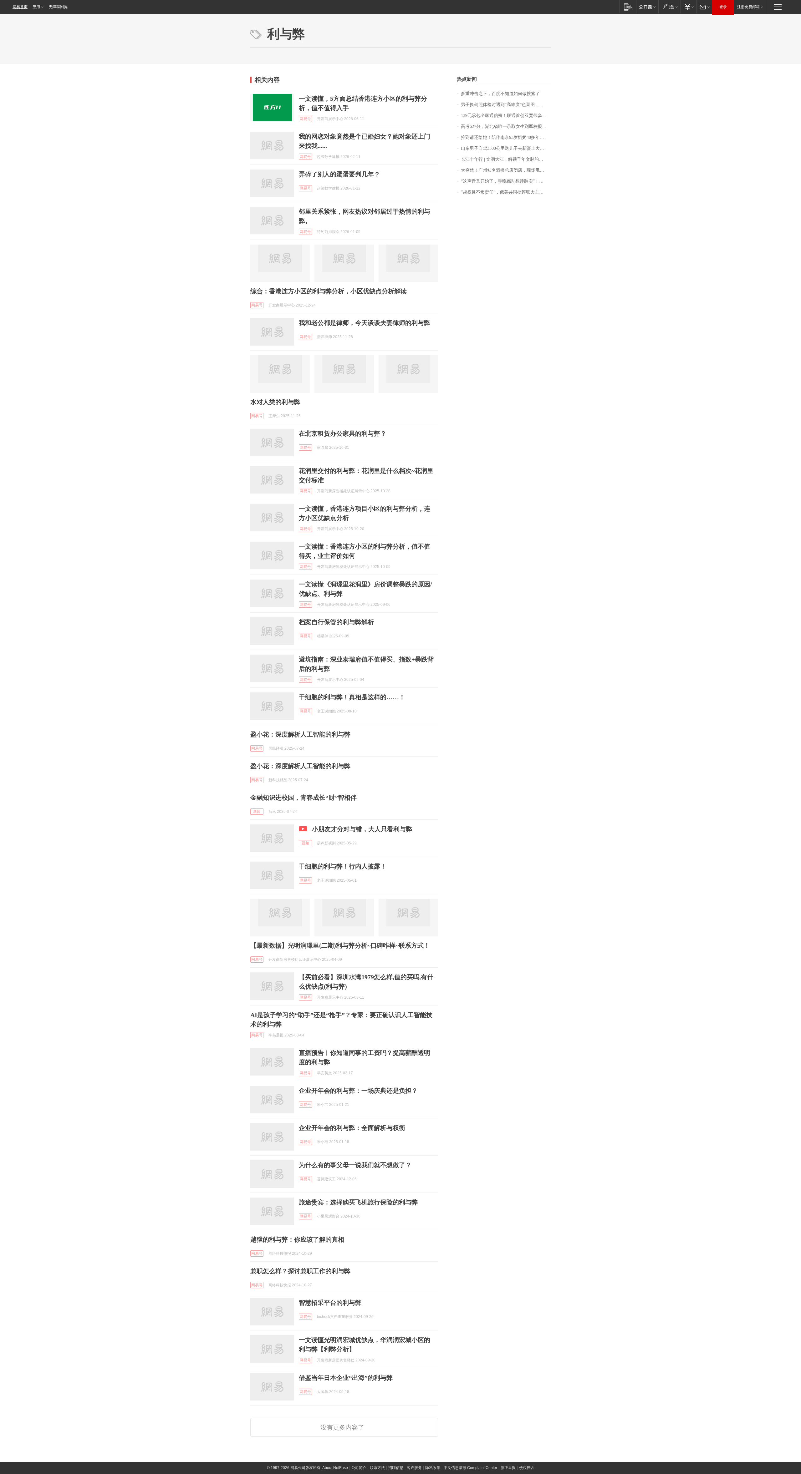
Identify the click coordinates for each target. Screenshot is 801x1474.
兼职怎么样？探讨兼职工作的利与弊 (300, 1271)
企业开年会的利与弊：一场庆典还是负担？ (358, 1090)
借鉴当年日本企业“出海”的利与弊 (346, 1377)
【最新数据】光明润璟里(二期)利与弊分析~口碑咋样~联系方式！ (340, 945)
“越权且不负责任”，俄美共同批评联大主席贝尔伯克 (506, 192)
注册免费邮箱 (748, 7)
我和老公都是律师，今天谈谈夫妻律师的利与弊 (364, 322)
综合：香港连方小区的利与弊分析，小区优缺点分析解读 (328, 291)
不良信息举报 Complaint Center (470, 1468)
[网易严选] (669, 6)
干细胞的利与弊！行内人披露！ (342, 866)
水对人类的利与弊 (275, 401)
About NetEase (335, 1468)
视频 (305, 843)
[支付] (688, 6)
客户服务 (414, 1468)
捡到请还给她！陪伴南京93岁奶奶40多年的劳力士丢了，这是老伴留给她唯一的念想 (506, 137)
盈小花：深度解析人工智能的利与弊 (300, 734)
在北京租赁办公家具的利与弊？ (342, 433)
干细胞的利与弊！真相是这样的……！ (352, 697)
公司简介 (358, 1468)
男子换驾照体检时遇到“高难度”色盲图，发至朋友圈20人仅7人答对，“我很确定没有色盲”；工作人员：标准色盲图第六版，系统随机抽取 (506, 104)
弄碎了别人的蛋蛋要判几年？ (339, 174)
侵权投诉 (526, 1468)
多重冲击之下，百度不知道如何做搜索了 (500, 93)
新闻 (257, 811)
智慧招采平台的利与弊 (330, 1302)
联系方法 (377, 1468)
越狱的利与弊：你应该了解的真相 (297, 1239)
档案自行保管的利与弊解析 (336, 622)
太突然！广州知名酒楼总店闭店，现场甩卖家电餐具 (506, 170)
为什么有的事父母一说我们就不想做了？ (355, 1165)
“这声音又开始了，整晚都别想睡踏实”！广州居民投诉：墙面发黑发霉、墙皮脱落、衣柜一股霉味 (506, 181)
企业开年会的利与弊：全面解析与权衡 (352, 1127)
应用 (36, 7)
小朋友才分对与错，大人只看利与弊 (362, 829)
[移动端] (628, 6)
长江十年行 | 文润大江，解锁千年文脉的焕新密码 (506, 159)
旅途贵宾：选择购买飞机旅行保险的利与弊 (358, 1202)
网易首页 (20, 7)
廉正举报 (508, 1468)
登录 (723, 7)
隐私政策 (432, 1468)
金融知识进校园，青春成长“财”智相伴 (303, 797)
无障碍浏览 (58, 7)
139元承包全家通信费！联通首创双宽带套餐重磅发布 (506, 115)
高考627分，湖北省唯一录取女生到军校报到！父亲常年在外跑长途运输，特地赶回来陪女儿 (506, 126)
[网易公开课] (647, 6)
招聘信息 (395, 1468)
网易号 (305, 119)
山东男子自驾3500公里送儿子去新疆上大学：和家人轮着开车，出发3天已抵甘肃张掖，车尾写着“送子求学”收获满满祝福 (506, 148)
